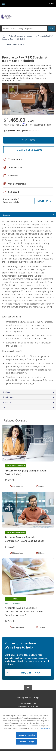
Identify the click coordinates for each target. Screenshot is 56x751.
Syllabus (6, 392)
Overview (7, 215)
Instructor (7, 402)
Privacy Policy (44, 728)
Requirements (9, 397)
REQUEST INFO (44, 200)
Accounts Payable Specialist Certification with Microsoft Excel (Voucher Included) (24, 611)
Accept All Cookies (26, 735)
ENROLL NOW (28, 140)
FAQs (5, 407)
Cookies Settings (26, 742)
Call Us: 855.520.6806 (13, 44)
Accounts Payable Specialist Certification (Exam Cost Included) (24, 539)
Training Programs (16, 36)
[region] (26, 728)
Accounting (30, 36)
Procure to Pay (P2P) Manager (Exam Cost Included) (26, 472)
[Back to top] (28, 697)
